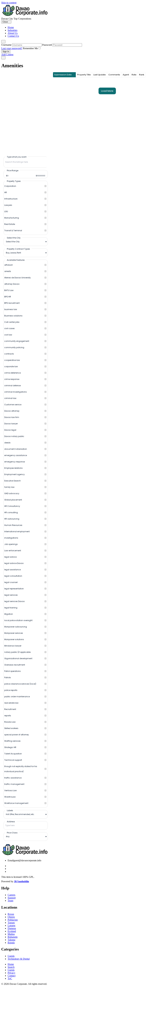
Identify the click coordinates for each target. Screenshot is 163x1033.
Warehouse (9, 796)
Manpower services (13, 633)
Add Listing (7, 54)
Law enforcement (12, 550)
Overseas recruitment (14, 664)
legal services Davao (14, 601)
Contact (11, 975)
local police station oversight (18, 620)
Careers (11, 895)
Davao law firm (11, 417)
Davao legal (10, 430)
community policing (14, 347)
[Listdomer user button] (3, 41)
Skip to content (8, 2)
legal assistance (12, 569)
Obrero (11, 917)
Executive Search (12, 480)
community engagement (16, 341)
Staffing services (12, 741)
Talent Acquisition (13, 753)
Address (11, 821)
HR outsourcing (11, 518)
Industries (12, 30)
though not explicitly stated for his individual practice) (20, 769)
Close (5, 22)
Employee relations (13, 468)
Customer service (12, 404)
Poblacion (13, 919)
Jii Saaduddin (21, 881)
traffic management (14, 784)
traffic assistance (12, 777)
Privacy (11, 972)
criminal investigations (15, 392)
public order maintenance (17, 696)
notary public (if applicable (17, 652)
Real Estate (9, 224)
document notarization (15, 449)
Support (12, 897)
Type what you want (16, 157)
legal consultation (13, 576)
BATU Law (9, 290)
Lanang (11, 925)
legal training (10, 607)
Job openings (11, 544)
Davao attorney (11, 411)
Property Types (14, 181)
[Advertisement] (81, 1009)
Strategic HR (10, 747)
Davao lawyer (11, 423)
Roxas (11, 914)
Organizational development (18, 658)
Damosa (12, 928)
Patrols (7, 677)
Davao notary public (14, 436)
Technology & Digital (19, 958)
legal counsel (11, 582)
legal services (11, 595)
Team (10, 900)
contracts (9, 353)
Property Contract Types (18, 249)
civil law (8, 334)
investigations (11, 537)
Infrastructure (10, 198)
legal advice (10, 557)
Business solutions (13, 315)
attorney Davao (11, 284)
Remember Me (30, 48)
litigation (8, 614)
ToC (10, 978)
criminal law (10, 398)
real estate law (11, 703)
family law (9, 487)
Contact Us (13, 36)
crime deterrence (12, 372)
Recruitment (10, 709)
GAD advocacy (11, 493)
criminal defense (12, 385)
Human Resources (13, 525)
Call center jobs (11, 322)
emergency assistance (15, 455)
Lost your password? (11, 48)
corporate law (11, 366)
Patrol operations (12, 671)
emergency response (14, 461)
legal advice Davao (14, 563)
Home (11, 27)
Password (47, 44)
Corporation (10, 186)
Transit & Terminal (13, 230)
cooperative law (12, 360)
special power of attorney (16, 734)
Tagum (11, 922)
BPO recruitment (12, 303)
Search (11, 967)
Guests (11, 956)
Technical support (13, 760)
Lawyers (8, 205)
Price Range (12, 170)
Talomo (11, 939)
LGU (6, 211)
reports (7, 715)
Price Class (12, 832)
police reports (10, 690)
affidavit (8, 265)
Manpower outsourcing (15, 626)
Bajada (11, 942)
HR (5, 192)
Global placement (13, 499)
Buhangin (13, 937)
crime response (11, 379)
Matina (11, 934)
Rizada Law (10, 722)
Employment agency (14, 474)
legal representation (14, 588)
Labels (10, 810)
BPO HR (7, 296)
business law (10, 309)
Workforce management (16, 803)
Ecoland (12, 931)
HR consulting (11, 512)
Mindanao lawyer (12, 645)
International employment (17, 531)
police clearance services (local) (20, 683)
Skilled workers (11, 728)
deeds (7, 442)
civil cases (9, 328)
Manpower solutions (14, 639)
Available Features (16, 260)
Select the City (14, 237)
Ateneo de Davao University (17, 277)
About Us (13, 33)
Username (6, 44)
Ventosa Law (10, 790)
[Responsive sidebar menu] (3, 57)
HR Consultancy (12, 506)
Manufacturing (11, 217)
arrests (7, 271)
